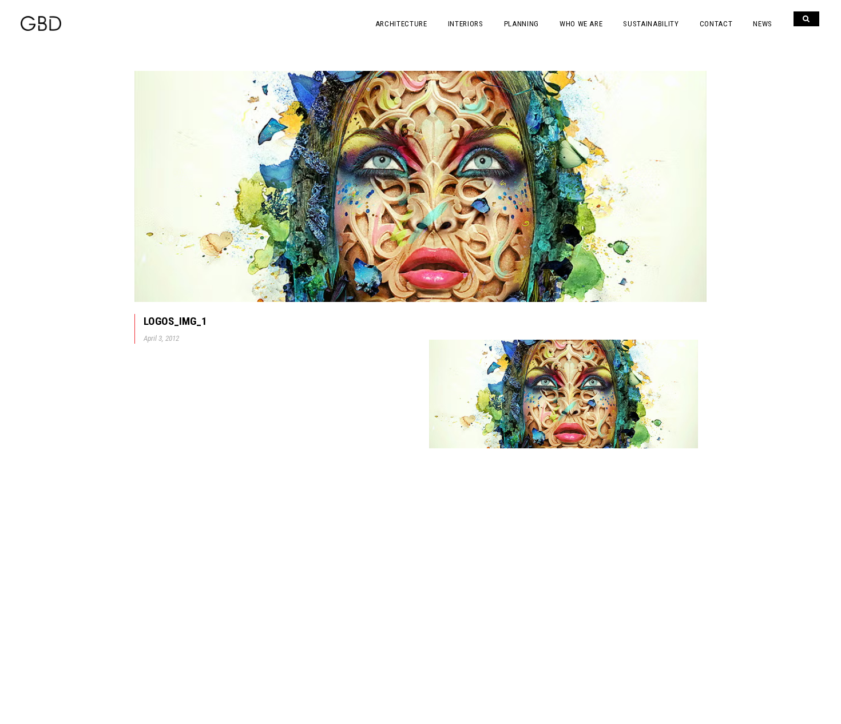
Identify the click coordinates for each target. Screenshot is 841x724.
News (762, 23)
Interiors (465, 23)
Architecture (401, 23)
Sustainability (651, 23)
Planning (521, 23)
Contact (716, 23)
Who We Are (581, 23)
